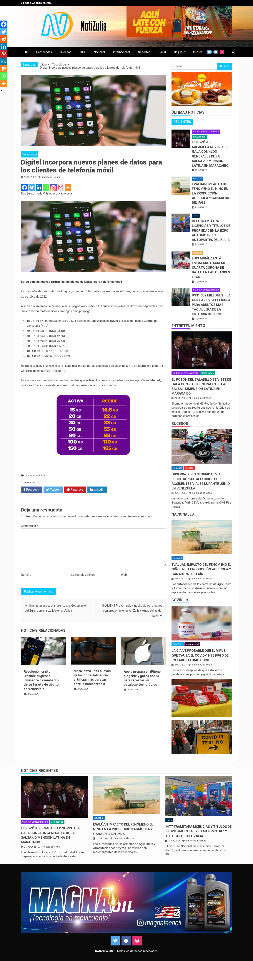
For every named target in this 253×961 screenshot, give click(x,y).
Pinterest (76, 489)
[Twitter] (32, 187)
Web (124, 574)
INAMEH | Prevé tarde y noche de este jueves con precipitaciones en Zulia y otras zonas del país (132, 610)
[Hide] (1, 90)
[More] (68, 187)
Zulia (82, 52)
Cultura (197, 52)
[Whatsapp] (46, 187)
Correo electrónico (83, 574)
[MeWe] (3, 61)
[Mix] (3, 68)
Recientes (182, 122)
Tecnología (29, 154)
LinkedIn (98, 489)
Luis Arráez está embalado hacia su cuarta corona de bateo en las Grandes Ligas (211, 267)
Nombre (26, 574)
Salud (162, 52)
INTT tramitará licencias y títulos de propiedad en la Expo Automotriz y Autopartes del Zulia (211, 230)
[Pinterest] (3, 54)
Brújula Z (179, 52)
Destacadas (44, 52)
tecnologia (41, 475)
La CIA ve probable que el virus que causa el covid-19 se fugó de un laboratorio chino (200, 655)
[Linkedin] (39, 187)
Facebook (32, 489)
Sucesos (65, 52)
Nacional (99, 52)
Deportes (144, 52)
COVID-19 (180, 600)
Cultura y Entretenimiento (206, 131)
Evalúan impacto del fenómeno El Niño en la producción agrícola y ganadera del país (210, 193)
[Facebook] (24, 187)
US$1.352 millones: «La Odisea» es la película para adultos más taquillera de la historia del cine (211, 304)
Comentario (29, 526)
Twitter (54, 489)
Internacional (121, 52)
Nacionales (183, 514)
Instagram (137, 940)
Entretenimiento (188, 325)
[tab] (182, 122)
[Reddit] (3, 39)
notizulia (30, 475)
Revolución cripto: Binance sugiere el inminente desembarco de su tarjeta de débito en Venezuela (41, 680)
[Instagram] (53, 187)
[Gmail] (60, 187)
